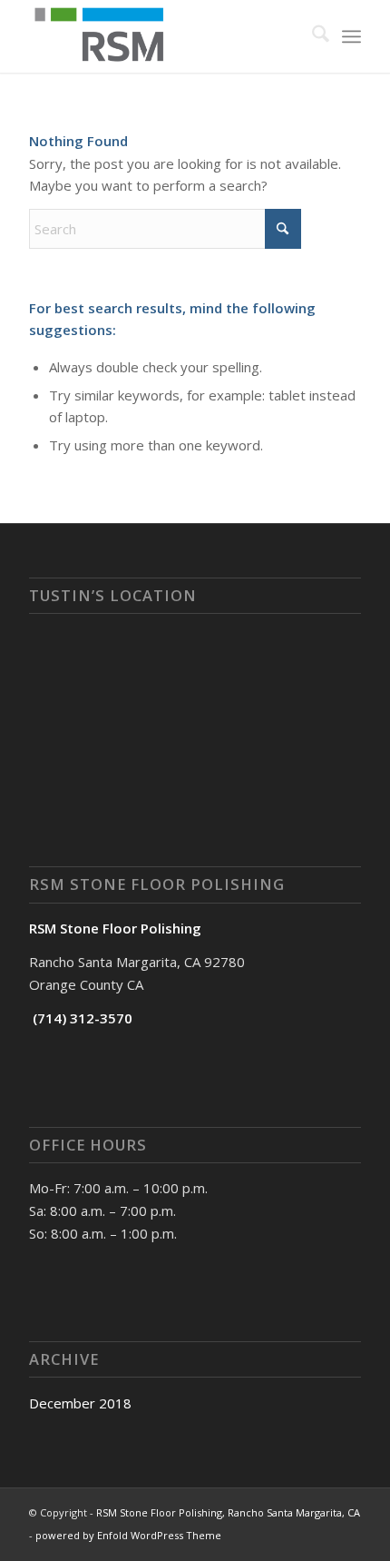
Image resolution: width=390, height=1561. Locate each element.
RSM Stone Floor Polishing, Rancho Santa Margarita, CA (228, 1512)
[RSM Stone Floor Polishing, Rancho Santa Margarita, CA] (161, 36)
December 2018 (80, 1403)
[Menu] (351, 36)
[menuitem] (311, 36)
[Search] (311, 36)
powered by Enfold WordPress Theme (128, 1535)
